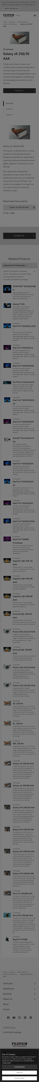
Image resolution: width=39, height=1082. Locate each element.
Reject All (19, 1072)
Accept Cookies (19, 1078)
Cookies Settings (19, 1066)
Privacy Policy (6, 1062)
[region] (19, 1065)
